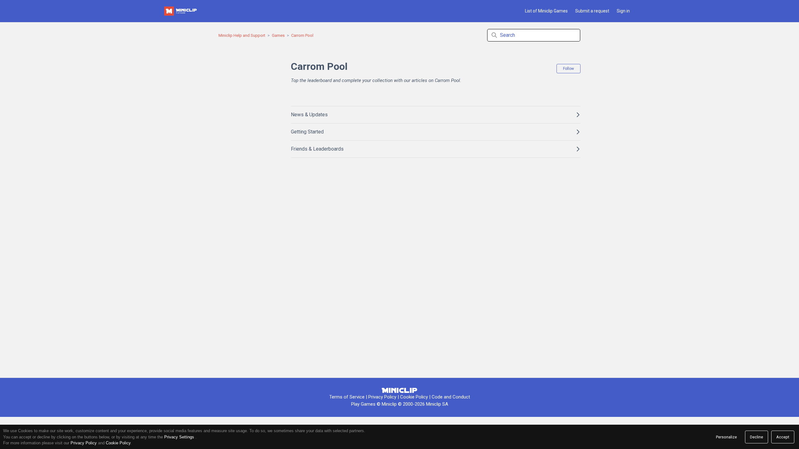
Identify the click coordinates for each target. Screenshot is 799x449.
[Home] (181, 11)
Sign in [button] (623, 10)
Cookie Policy (414, 397)
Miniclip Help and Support (241, 35)
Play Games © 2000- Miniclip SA (399, 404)
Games (278, 35)
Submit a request (592, 10)
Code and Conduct (451, 397)
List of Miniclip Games (546, 10)
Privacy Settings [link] (179, 437)
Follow (568, 68)
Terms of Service (347, 397)
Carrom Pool (302, 35)
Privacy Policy (382, 397)
